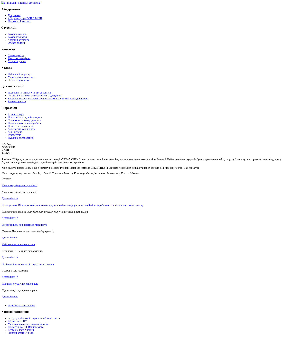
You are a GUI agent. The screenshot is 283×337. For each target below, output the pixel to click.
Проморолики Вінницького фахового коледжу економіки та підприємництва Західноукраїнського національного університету (72, 205)
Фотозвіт (6, 179)
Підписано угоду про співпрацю (20, 283)
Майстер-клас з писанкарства (18, 244)
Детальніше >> (10, 198)
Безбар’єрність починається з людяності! (24, 224)
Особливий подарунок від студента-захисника (28, 264)
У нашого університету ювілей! (19, 185)
